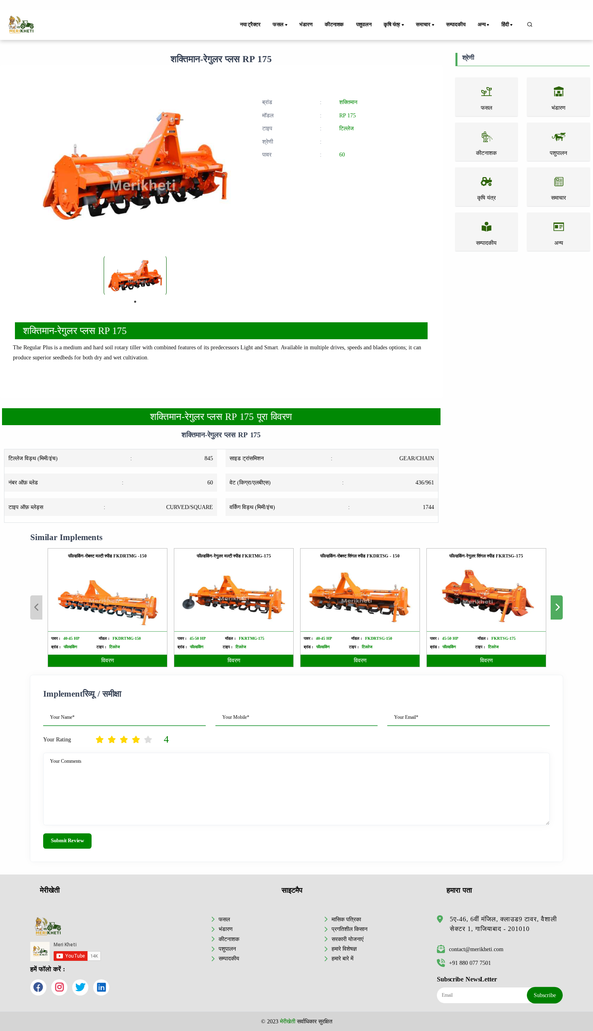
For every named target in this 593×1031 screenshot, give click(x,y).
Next (557, 607)
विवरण (107, 660)
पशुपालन (364, 24)
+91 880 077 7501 (470, 963)
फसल (224, 919)
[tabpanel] (135, 275)
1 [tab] (135, 302)
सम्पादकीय (456, 24)
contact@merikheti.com (476, 949)
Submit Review (67, 840)
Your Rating (57, 739)
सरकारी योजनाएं (347, 939)
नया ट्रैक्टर (250, 24)
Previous (36, 607)
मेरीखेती (287, 1021)
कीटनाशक (334, 24)
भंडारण (305, 24)
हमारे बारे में (342, 958)
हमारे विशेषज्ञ (344, 948)
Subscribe (545, 995)
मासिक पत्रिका (346, 919)
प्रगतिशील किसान (349, 929)
